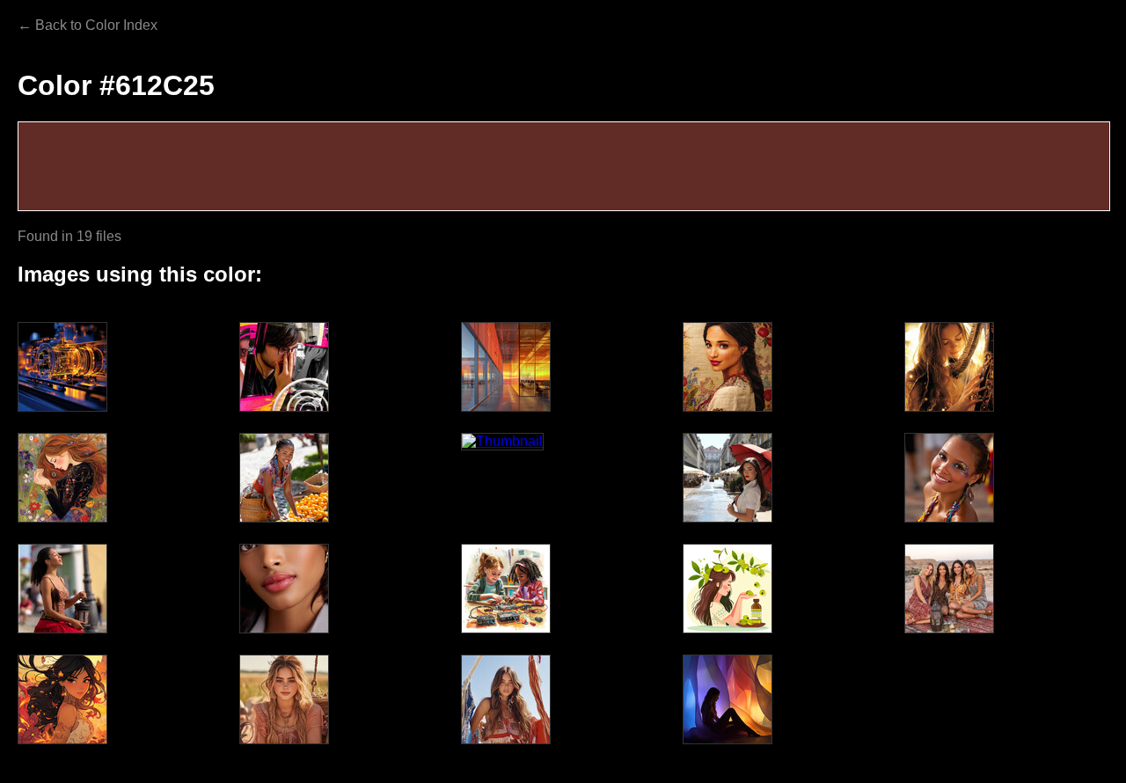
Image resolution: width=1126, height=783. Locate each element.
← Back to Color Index (87, 25)
